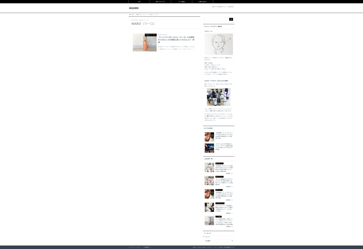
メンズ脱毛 (181, 2)
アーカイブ (206, 237)
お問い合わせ (203, 2)
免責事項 (146, 247)
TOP (139, 2)
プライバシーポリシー (136, 247)
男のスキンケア (160, 2)
